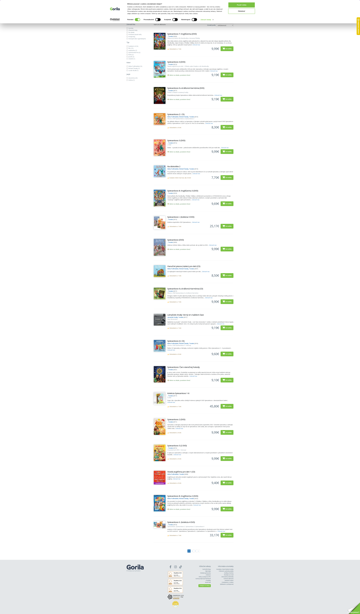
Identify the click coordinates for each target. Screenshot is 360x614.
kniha (131, 54)
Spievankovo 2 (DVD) (176, 419)
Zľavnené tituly (132, 30)
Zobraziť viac (196, 45)
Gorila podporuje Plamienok (203, 578)
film (130, 48)
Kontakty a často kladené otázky (224, 569)
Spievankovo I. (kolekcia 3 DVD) (180, 217)
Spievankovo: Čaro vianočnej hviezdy (183, 367)
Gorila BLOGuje (206, 569)
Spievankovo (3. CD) (175, 341)
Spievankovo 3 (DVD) (176, 140)
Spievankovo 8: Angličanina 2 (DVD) (182, 496)
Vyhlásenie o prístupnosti (226, 584)
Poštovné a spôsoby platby (226, 571)
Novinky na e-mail (228, 575)
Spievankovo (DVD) (175, 240)
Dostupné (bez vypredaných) (137, 39)
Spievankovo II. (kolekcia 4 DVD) (181, 522)
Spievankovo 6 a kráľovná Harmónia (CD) (185, 288)
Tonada (170, 36)
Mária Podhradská (135, 66)
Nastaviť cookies (229, 580)
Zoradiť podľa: (211, 25)
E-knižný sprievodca (205, 573)
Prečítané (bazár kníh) (135, 34)
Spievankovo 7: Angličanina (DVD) (182, 34)
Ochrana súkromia (228, 578)
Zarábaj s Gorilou (228, 573)
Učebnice (208, 575)
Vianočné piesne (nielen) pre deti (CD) (183, 266)
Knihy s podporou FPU (205, 577)
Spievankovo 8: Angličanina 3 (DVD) (182, 190)
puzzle (131, 57)
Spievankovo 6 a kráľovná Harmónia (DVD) (185, 88)
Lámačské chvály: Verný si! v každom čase (185, 315)
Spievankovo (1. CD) (175, 114)
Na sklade (131, 32)
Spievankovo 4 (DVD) (176, 62)
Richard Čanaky (134, 68)
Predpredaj (131, 36)
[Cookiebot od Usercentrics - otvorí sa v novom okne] (115, 19)
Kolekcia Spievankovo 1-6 (178, 393)
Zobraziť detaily (206, 19)
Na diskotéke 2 (173, 166)
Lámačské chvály (172, 317)
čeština (131, 80)
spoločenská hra (134, 52)
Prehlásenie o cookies (227, 582)
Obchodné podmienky (227, 577)
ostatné (131, 59)
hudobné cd (133, 46)
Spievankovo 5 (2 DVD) (177, 445)
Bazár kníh (208, 582)
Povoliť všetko (241, 5)
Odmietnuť (241, 11)
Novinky (130, 28)
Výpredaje (208, 571)
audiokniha (132, 50)
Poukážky (208, 580)
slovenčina (133, 78)
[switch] (158, 19)
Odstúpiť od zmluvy (204, 585)
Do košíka (228, 49)
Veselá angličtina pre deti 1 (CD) (181, 471)
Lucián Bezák (133, 70)
